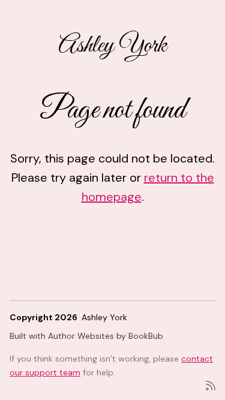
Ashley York (112, 46)
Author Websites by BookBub (105, 335)
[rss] (210, 384)
